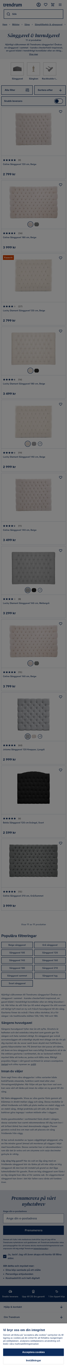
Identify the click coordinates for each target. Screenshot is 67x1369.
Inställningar (33, 1360)
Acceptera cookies (33, 1352)
